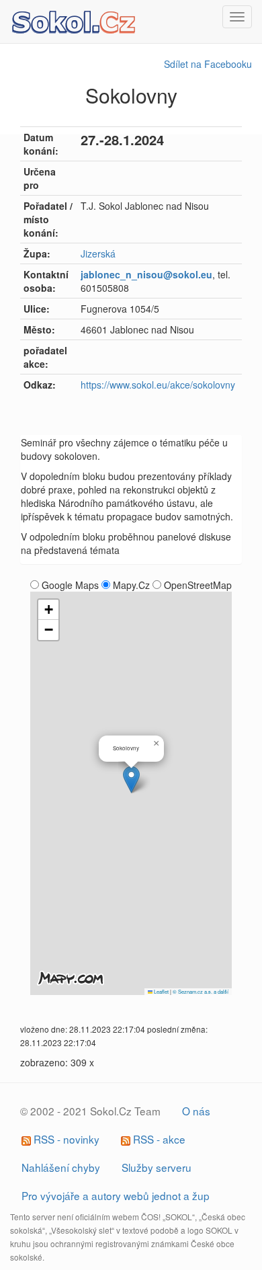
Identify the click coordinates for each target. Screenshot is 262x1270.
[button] (131, 779)
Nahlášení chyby (60, 1167)
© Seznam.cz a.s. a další (200, 991)
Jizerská (98, 253)
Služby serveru (156, 1167)
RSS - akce (157, 1139)
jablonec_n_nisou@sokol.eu (146, 274)
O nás (196, 1110)
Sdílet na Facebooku (208, 64)
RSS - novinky (65, 1139)
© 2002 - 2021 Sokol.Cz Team (90, 1110)
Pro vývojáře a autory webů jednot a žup (115, 1195)
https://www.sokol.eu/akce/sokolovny (158, 384)
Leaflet (160, 991)
